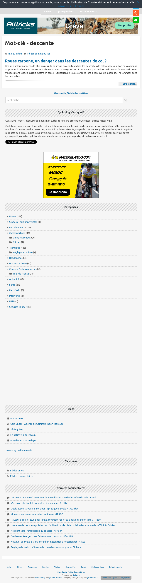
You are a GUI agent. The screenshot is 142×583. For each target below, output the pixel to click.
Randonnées (16, 258)
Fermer (79, 6)
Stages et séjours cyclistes (23, 222)
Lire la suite (129, 83)
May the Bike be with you (23, 440)
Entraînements (17, 227)
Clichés (17, 242)
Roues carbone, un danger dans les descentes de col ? (55, 61)
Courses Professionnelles (23, 269)
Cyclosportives (17, 233)
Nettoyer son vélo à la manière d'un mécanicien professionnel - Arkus (48, 541)
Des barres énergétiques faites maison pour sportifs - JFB (42, 536)
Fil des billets (15, 53)
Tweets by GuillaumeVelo (19, 450)
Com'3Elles (93, 578)
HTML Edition (56, 578)
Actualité (14, 279)
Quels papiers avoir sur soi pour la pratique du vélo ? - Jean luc (44, 508)
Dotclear (76, 575)
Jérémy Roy (16, 429)
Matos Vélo (16, 418)
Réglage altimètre (23, 252)
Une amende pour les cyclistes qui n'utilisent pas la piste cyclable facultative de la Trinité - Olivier (63, 525)
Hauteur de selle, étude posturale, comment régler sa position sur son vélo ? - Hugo (56, 519)
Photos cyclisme (18, 263)
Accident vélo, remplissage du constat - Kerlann (36, 530)
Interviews (14, 295)
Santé (12, 284)
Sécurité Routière (18, 306)
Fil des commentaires (38, 53)
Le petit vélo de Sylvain (23, 435)
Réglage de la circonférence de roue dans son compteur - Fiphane (46, 547)
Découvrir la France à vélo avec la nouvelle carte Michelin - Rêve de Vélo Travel (53, 497)
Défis (12, 301)
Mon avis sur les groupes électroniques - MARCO (37, 514)
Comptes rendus (22, 237)
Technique (14, 247)
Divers (12, 216)
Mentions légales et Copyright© (116, 578)
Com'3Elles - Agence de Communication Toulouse (36, 423)
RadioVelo (15, 290)
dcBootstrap (40, 578)
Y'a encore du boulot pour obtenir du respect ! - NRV (39, 503)
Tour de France (21, 273)
